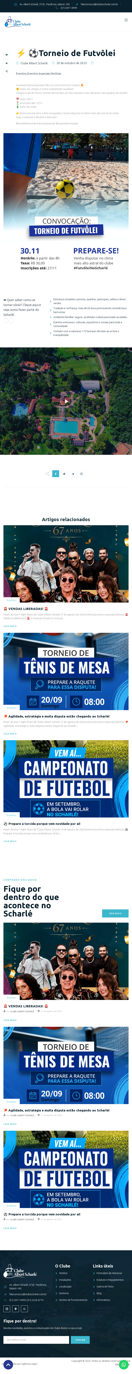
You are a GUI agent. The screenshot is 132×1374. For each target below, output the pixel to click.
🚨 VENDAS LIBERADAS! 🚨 (25, 609)
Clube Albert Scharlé (22, 1011)
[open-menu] (125, 20)
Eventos (11, 600)
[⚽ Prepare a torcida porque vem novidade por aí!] (66, 778)
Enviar (80, 1340)
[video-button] (66, 401)
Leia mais (10, 626)
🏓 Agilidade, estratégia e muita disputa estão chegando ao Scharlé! (56, 716)
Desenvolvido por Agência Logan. (20, 1363)
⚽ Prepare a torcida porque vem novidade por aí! (41, 824)
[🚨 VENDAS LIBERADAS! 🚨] (66, 564)
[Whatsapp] (24, 1308)
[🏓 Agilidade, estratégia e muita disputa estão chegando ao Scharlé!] (66, 671)
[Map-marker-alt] (15, 1308)
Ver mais (115, 913)
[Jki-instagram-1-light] (6, 1308)
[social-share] (55, 473)
